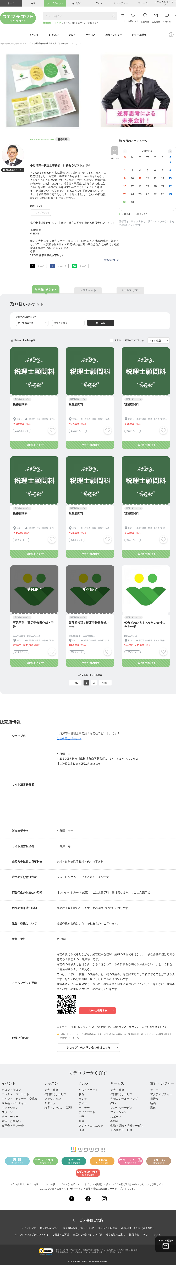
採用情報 (134, 1234)
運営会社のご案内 (115, 1234)
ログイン (57, 23)
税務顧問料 (20, 404)
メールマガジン (130, 290)
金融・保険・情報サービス (126, 1125)
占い (113, 1103)
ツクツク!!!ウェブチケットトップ (15, 43)
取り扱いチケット (46, 289)
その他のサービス (121, 1130)
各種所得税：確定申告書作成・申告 (89, 624)
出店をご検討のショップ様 (87, 1234)
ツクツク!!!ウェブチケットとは (31, 1234)
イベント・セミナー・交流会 (19, 1098)
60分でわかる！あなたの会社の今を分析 (144, 624)
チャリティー (10, 1116)
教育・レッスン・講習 (58, 1107)
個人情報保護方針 (49, 1228)
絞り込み (100, 323)
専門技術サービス (55, 1094)
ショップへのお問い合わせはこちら (89, 1047)
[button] (170, 151)
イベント (8, 1083)
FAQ (145, 1234)
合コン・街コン (11, 1089)
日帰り (154, 1098)
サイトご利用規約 (107, 1228)
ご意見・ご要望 (60, 1234)
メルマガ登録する (97, 1010)
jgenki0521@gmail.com (87, 763)
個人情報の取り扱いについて (78, 1228)
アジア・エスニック (91, 1125)
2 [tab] (90, 126)
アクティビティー (161, 1094)
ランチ (83, 1098)
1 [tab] (86, 126)
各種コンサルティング (124, 1098)
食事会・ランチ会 (13, 1125)
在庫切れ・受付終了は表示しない (129, 340)
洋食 (81, 1130)
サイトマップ (28, 1228)
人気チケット (88, 290)
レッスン (51, 1083)
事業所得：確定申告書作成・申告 (33, 624)
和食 (81, 1121)
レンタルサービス (121, 1107)
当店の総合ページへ (13, 170)
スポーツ (7, 1112)
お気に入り (114, 158)
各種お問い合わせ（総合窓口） (138, 1228)
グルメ (84, 1083)
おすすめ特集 (139, 34)
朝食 (81, 1094)
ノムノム (156, 1234)
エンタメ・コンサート (15, 1094)
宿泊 (153, 1103)
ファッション (10, 1107)
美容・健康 (51, 1089)
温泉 (153, 1107)
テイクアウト (87, 1112)
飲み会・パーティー (14, 1103)
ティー (83, 1103)
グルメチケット (88, 1089)
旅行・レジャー (162, 1083)
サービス (117, 1083)
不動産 (114, 1121)
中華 (81, 1116)
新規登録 (47, 23)
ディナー (84, 1107)
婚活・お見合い (11, 1121)
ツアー (154, 1089)
